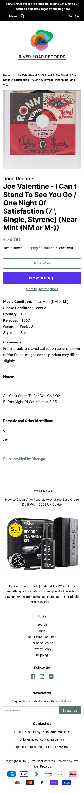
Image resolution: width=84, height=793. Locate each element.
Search (42, 625)
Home (7, 75)
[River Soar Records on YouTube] (51, 677)
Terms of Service (42, 643)
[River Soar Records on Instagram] (42, 677)
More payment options (42, 289)
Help (42, 631)
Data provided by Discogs (24, 459)
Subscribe (69, 710)
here (61, 739)
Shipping (31, 248)
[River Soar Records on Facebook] (32, 677)
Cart (77, 16)
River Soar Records (42, 761)
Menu (12, 16)
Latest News (42, 491)
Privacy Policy (42, 649)
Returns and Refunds (42, 637)
